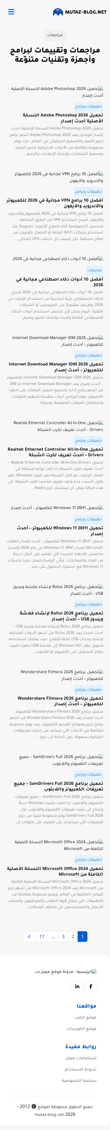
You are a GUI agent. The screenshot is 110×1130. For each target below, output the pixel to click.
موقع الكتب (85, 1018)
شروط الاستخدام (80, 1070)
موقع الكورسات (81, 1029)
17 (41, 936)
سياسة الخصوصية (79, 1081)
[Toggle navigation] (11, 12)
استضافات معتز (81, 1058)
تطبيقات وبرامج (88, 107)
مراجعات (94, 270)
